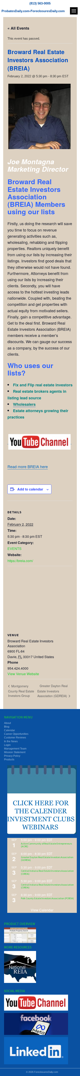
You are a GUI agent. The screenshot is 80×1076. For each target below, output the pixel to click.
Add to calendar (30, 489)
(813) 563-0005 (40, 3)
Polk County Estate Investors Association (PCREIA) (47, 898)
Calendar (9, 730)
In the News (11, 741)
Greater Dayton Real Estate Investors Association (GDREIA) (52, 691)
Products (9, 759)
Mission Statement (14, 752)
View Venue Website (23, 673)
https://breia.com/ (20, 560)
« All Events (18, 28)
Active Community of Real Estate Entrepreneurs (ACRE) (46, 845)
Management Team (15, 748)
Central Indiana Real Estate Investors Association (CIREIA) (47, 872)
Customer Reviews (15, 737)
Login (7, 745)
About (7, 723)
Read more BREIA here (27, 466)
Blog (6, 726)
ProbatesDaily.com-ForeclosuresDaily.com (33, 11)
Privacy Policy (12, 755)
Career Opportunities (16, 733)
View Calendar (42, 910)
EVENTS (14, 548)
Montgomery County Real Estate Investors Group (21, 691)
